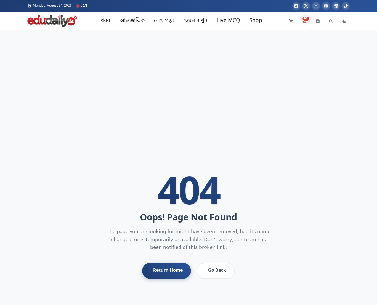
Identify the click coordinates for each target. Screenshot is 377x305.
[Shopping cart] (291, 21)
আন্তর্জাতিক (132, 20)
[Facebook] (296, 6)
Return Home (168, 270)
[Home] (52, 21)
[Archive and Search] (317, 21)
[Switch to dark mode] (344, 21)
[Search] (330, 21)
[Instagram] (316, 6)
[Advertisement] (188, 68)
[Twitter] (306, 6)
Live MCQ (228, 20)
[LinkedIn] (336, 6)
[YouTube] (326, 6)
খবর (105, 20)
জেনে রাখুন (195, 20)
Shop (255, 20)
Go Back (217, 270)
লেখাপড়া (164, 20)
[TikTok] (346, 6)
